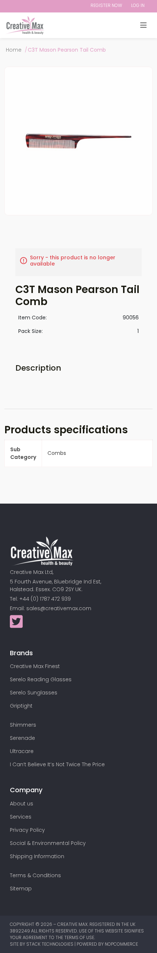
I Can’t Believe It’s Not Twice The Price (57, 764)
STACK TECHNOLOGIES (50, 944)
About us (21, 803)
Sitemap (21, 888)
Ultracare (22, 751)
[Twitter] (16, 625)
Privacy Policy (27, 830)
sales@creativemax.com (58, 608)
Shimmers (23, 724)
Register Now (106, 5)
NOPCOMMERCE (121, 944)
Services (20, 816)
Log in (138, 5)
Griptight (21, 705)
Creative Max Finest (35, 666)
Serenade (22, 738)
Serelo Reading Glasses (41, 679)
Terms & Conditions (35, 875)
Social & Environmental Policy (48, 843)
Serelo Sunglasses (33, 692)
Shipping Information (37, 856)
